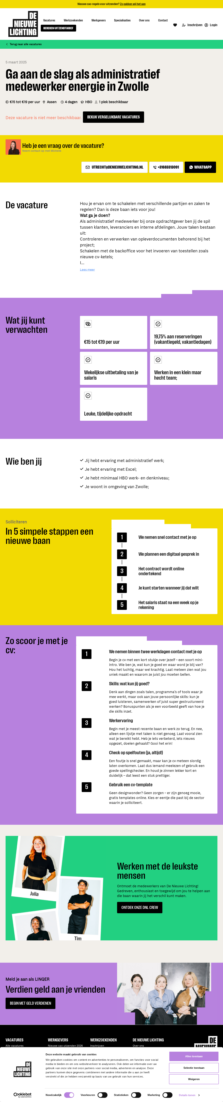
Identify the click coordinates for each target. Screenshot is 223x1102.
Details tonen (187, 1095)
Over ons (138, 1045)
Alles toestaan (194, 1056)
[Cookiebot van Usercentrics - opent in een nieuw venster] (22, 1095)
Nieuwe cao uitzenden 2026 (65, 1045)
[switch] (102, 1095)
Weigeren (194, 1079)
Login (213, 25)
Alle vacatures (15, 1045)
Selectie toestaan (194, 1067)
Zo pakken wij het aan (133, 4)
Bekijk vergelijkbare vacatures (113, 117)
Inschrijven (194, 25)
